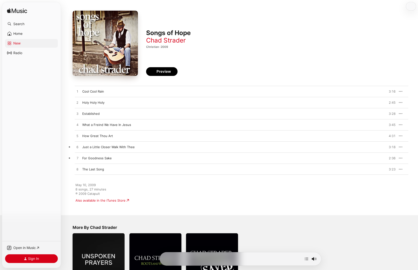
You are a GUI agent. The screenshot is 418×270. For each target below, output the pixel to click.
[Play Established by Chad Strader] (77, 114)
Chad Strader (166, 40)
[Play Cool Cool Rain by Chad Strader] (77, 91)
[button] (31, 24)
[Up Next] (306, 258)
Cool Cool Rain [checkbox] (93, 91)
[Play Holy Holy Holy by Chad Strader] (77, 103)
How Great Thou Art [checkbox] (97, 136)
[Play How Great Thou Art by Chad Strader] (77, 136)
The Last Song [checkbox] (93, 169)
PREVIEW (390, 91)
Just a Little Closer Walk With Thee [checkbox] (108, 147)
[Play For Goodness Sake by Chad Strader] (77, 158)
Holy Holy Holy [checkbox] (93, 102)
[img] (17, 11)
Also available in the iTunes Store (100, 200)
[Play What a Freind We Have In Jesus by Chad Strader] (77, 125)
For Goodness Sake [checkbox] (97, 158)
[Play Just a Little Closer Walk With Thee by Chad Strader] (77, 147)
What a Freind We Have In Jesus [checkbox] (106, 125)
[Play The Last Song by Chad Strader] (77, 169)
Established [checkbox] (91, 114)
